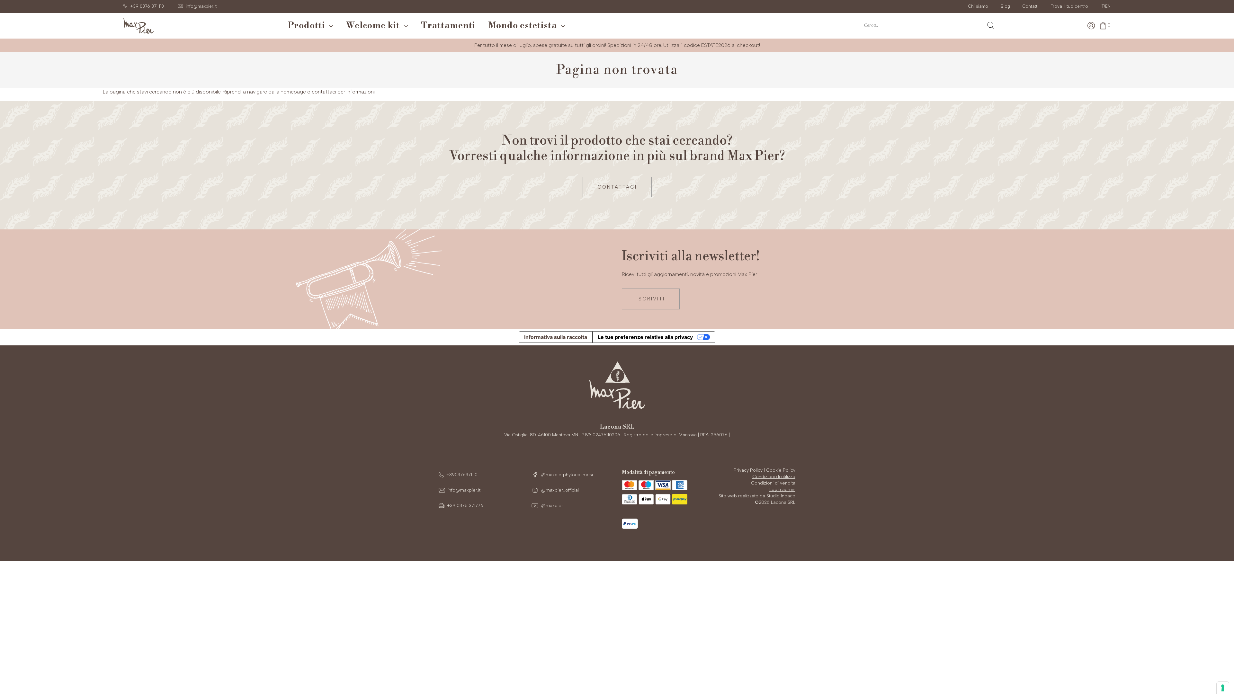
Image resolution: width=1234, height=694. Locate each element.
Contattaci (617, 187)
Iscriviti (651, 299)
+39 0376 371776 (465, 505)
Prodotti (308, 25)
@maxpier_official (559, 490)
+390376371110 (462, 474)
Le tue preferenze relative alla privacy (645, 337)
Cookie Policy (780, 470)
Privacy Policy (748, 470)
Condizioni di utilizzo (773, 476)
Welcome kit (375, 25)
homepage (293, 92)
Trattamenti (448, 25)
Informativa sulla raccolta (555, 337)
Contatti (1030, 6)
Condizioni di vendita (773, 483)
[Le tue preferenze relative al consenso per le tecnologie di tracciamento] (1223, 688)
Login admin (782, 489)
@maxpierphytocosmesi (566, 474)
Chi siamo (978, 6)
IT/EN (1106, 6)
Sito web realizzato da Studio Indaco (757, 496)
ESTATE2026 (715, 45)
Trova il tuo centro (1069, 6)
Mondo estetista (524, 25)
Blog (1005, 6)
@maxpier (551, 505)
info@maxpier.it (464, 490)
